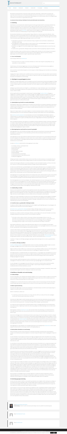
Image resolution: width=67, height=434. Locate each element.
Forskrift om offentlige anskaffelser (16, 244)
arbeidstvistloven (48, 325)
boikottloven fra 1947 (24, 309)
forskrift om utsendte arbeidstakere (18, 114)
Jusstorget (14, 3)
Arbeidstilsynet (24, 58)
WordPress (42, 431)
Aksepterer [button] (52, 432)
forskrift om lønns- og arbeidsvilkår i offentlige (19, 208)
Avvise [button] (55, 432)
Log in (45, 431)
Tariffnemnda (17, 143)
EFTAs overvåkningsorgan (48, 235)
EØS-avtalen (24, 30)
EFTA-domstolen (48, 236)
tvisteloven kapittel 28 (23, 319)
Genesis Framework (37, 431)
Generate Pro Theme (30, 431)
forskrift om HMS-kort (44, 93)
